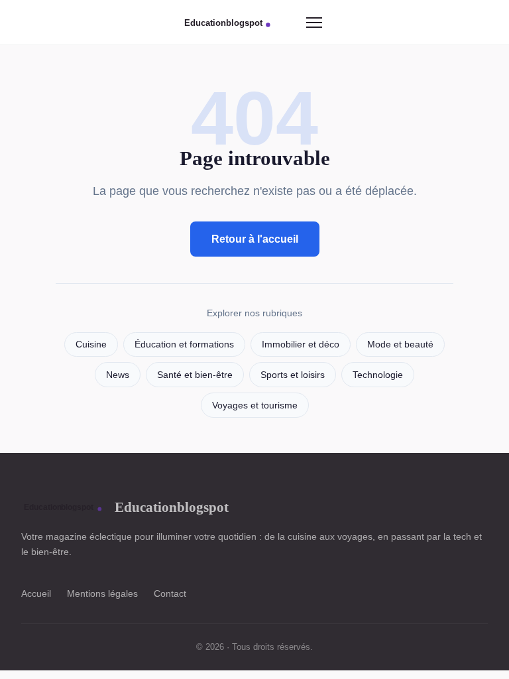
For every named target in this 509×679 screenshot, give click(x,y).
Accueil (36, 593)
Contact (170, 593)
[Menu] (314, 22)
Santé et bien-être (195, 375)
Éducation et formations (184, 344)
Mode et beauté (400, 344)
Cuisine (91, 344)
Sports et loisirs (292, 375)
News (117, 375)
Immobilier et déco (300, 344)
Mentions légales (102, 593)
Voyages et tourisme (255, 405)
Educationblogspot (172, 507)
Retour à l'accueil (254, 239)
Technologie (378, 375)
